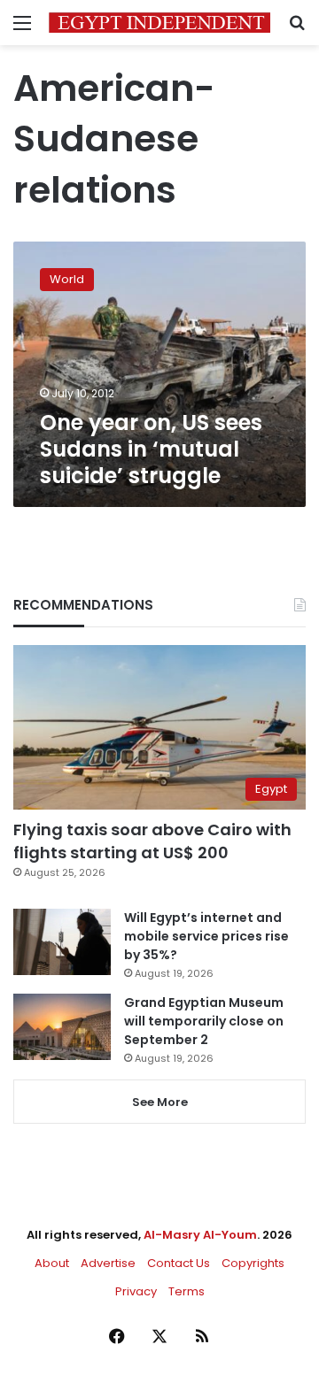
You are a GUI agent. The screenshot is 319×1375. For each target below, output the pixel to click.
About (52, 1263)
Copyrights (253, 1263)
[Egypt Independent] (159, 22)
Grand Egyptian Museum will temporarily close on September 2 (204, 1021)
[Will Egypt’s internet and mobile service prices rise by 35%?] (62, 942)
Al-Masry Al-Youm (200, 1234)
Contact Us (178, 1263)
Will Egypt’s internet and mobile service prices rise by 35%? (206, 936)
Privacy (136, 1291)
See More (160, 1102)
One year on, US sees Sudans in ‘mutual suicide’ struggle (151, 449)
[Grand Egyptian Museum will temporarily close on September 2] (62, 1027)
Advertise (108, 1263)
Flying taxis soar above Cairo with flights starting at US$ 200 (152, 840)
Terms (186, 1291)
